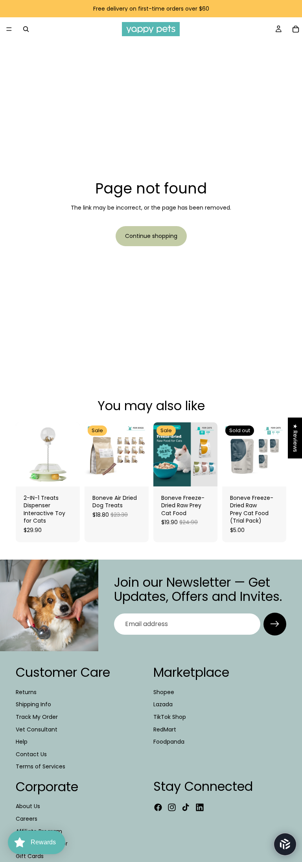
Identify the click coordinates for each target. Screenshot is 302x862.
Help (22, 742)
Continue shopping (151, 236)
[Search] (26, 29)
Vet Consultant (36, 729)
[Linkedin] (199, 807)
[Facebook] (158, 807)
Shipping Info (33, 704)
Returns (26, 692)
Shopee (163, 692)
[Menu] (9, 29)
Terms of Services (40, 766)
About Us (28, 806)
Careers (26, 819)
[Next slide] (140, 454)
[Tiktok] (185, 807)
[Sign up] (274, 624)
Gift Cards (30, 856)
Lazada (163, 704)
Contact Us (31, 754)
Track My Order (37, 717)
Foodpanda (168, 742)
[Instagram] (172, 807)
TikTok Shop (169, 717)
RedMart (164, 729)
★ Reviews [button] (295, 438)
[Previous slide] (93, 454)
